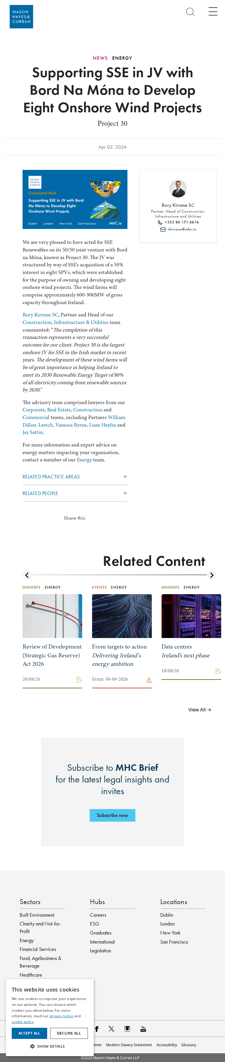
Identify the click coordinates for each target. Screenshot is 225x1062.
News (100, 58)
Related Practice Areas (51, 476)
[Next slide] (211, 575)
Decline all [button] (69, 1033)
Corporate (34, 409)
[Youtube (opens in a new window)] (143, 1028)
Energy (84, 459)
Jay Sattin (33, 432)
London (167, 923)
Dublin (166, 915)
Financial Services (38, 949)
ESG (94, 923)
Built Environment (37, 915)
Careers (98, 915)
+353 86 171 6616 (181, 222)
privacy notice (61, 1015)
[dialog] (50, 1017)
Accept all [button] (29, 1033)
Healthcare (31, 975)
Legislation (100, 950)
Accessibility (166, 1044)
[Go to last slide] (27, 575)
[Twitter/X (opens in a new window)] (111, 1028)
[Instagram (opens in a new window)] (127, 1028)
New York (170, 933)
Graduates (100, 933)
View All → (200, 709)
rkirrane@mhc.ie (181, 229)
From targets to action (119, 655)
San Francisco (174, 942)
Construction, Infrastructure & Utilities (65, 322)
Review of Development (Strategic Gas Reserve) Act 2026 (52, 655)
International (102, 942)
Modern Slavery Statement (129, 1044)
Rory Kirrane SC (40, 314)
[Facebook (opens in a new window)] (96, 1028)
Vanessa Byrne (71, 425)
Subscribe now (112, 815)
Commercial (36, 417)
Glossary (188, 1044)
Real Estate (59, 409)
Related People (41, 493)
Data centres (185, 650)
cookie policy (23, 1021)
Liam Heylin (102, 425)
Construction (87, 409)
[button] (50, 1046)
